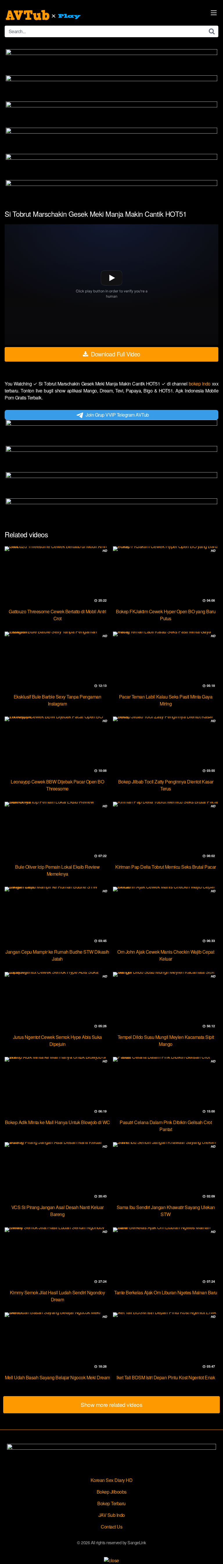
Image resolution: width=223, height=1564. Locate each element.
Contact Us (111, 1526)
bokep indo (200, 383)
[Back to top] (212, 1551)
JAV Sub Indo (111, 1515)
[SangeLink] (44, 15)
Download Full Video (114, 354)
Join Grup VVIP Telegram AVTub (117, 414)
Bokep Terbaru (111, 1503)
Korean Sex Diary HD (112, 1480)
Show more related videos (111, 1404)
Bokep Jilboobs (112, 1491)
